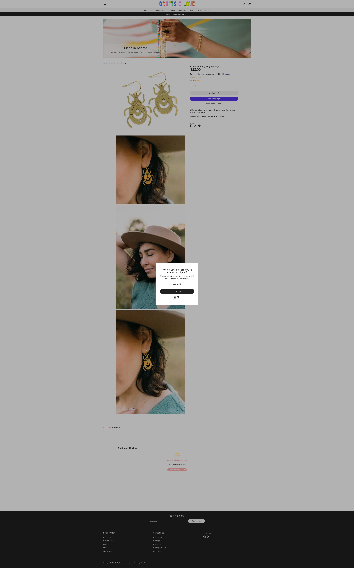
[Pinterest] (178, 297)
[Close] (196, 265)
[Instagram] (175, 297)
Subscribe (177, 291)
